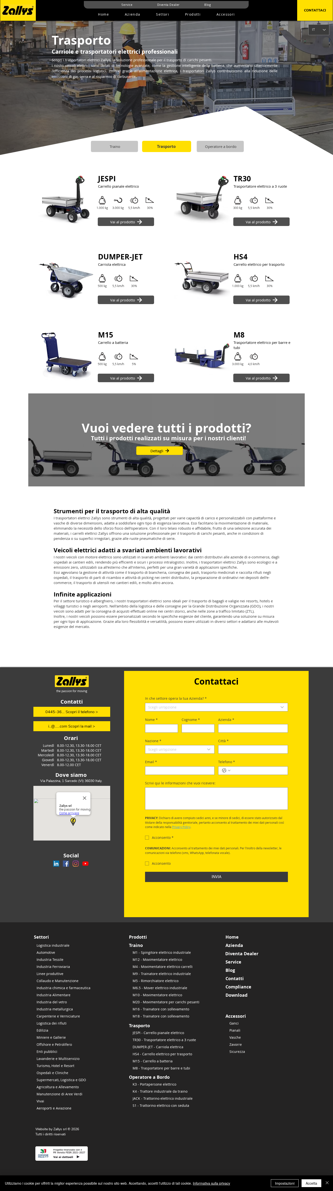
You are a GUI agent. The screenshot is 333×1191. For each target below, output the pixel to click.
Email (151, 762)
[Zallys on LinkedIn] (56, 864)
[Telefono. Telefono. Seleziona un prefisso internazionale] (226, 770)
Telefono (226, 762)
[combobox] (216, 707)
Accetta (311, 1183)
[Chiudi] (327, 1183)
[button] (193, 15)
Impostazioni (284, 1183)
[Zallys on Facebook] (66, 864)
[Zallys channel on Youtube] (85, 864)
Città (223, 741)
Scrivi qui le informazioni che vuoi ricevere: (180, 783)
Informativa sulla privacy (211, 1183)
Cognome (191, 719)
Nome (151, 719)
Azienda (226, 719)
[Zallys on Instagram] (76, 864)
